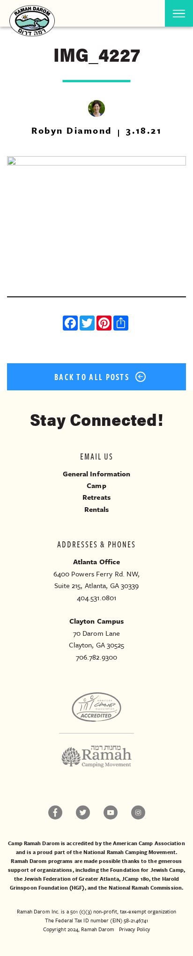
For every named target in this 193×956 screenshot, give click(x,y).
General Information (97, 473)
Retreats (96, 497)
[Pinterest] (104, 324)
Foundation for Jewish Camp (147, 870)
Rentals (96, 509)
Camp (96, 485)
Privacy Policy (134, 929)
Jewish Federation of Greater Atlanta (71, 879)
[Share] (121, 324)
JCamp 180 (135, 879)
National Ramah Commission (145, 887)
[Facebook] (71, 324)
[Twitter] (88, 324)
